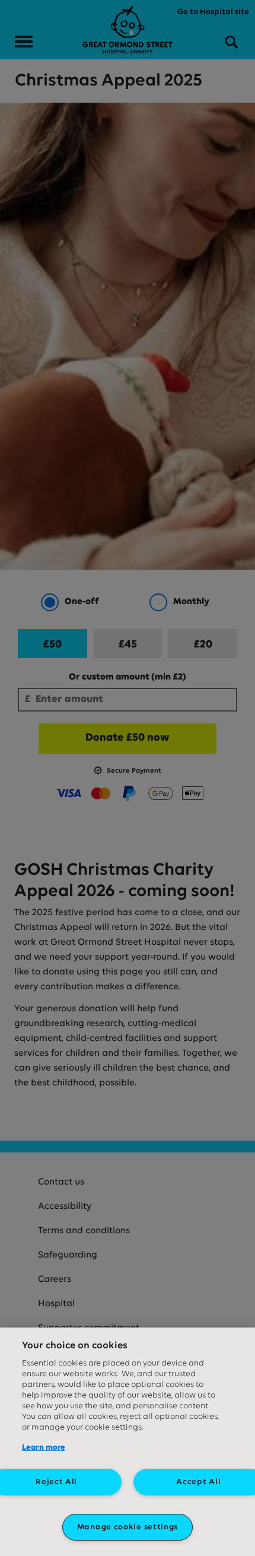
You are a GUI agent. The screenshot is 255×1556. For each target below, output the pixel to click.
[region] (127, 1442)
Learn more (43, 1447)
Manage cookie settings (127, 1527)
